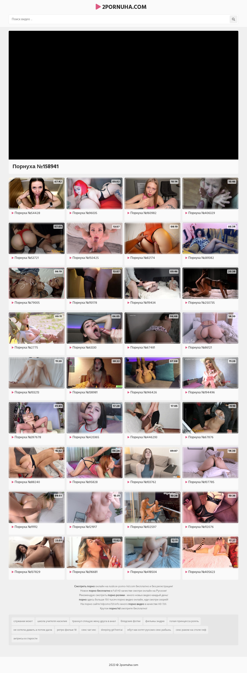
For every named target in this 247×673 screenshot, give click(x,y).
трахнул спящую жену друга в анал (94, 621)
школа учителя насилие (52, 621)
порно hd (114, 608)
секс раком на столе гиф (191, 630)
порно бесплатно (99, 591)
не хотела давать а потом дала (33, 630)
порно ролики (116, 595)
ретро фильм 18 (67, 630)
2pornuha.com (124, 7)
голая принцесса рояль (184, 621)
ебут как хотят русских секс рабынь (149, 630)
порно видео (136, 604)
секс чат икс (88, 630)
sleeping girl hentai (112, 630)
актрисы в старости (25, 638)
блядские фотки (130, 621)
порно (83, 599)
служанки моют (23, 621)
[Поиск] (233, 19)
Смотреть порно (84, 586)
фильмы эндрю (155, 621)
